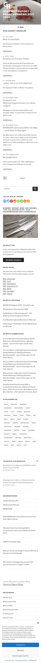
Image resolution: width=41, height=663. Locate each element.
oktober (17, 430)
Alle (4, 597)
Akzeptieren (20, 645)
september (27, 438)
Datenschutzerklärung (21, 660)
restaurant (23, 434)
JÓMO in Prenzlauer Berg (11, 542)
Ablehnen (20, 650)
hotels (28, 415)
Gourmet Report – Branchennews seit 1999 (18, 14)
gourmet (27, 412)
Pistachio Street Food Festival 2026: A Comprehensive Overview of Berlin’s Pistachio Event (19, 530)
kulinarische (25, 423)
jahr (34, 415)
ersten (28, 408)
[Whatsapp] (18, 201)
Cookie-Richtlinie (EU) (10, 501)
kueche (15, 423)
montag (25, 426)
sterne (20, 441)
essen (6, 412)
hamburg (7, 415)
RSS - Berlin (7, 289)
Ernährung (6, 614)
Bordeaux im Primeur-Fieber (16, 59)
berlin (6, 404)
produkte (31, 430)
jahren (12, 419)
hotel (21, 415)
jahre (6, 419)
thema (27, 441)
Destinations (7, 610)
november (7, 430)
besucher (14, 404)
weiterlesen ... (8, 51)
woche (19, 445)
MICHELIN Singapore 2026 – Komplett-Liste (18, 305)
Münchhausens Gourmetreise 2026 (15, 309)
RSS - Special (7, 294)
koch (19, 419)
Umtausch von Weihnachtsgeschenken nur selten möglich (19, 103)
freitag (19, 412)
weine (6, 445)
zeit (25, 445)
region (14, 434)
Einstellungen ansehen (20, 656)
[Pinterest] (11, 201)
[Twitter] (8, 201)
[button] (38, 623)
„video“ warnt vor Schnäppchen (17, 83)
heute (15, 415)
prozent (7, 434)
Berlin (5, 605)
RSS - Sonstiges (8, 291)
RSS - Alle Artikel (9, 279)
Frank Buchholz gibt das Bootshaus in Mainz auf (19, 320)
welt (12, 445)
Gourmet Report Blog (13, 584)
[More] (28, 201)
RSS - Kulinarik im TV (10, 286)
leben (34, 423)
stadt (14, 441)
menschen (8, 426)
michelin (17, 426)
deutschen (8, 408)
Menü (21, 27)
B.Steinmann (7, 602)
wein (34, 441)
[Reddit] (14, 201)
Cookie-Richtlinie (9, 660)
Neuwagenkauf (10, 157)
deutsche (23, 404)
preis (24, 430)
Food (4, 618)
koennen (7, 423)
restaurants (8, 438)
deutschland (18, 408)
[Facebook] (4, 201)
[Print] (24, 201)
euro (12, 412)
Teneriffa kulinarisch (14, 461)
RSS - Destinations (9, 284)
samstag (18, 438)
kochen (25, 419)
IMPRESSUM (32, 660)
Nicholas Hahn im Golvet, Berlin (26, 392)
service (6, 441)
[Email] (21, 201)
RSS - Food (7, 281)
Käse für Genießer (11, 39)
